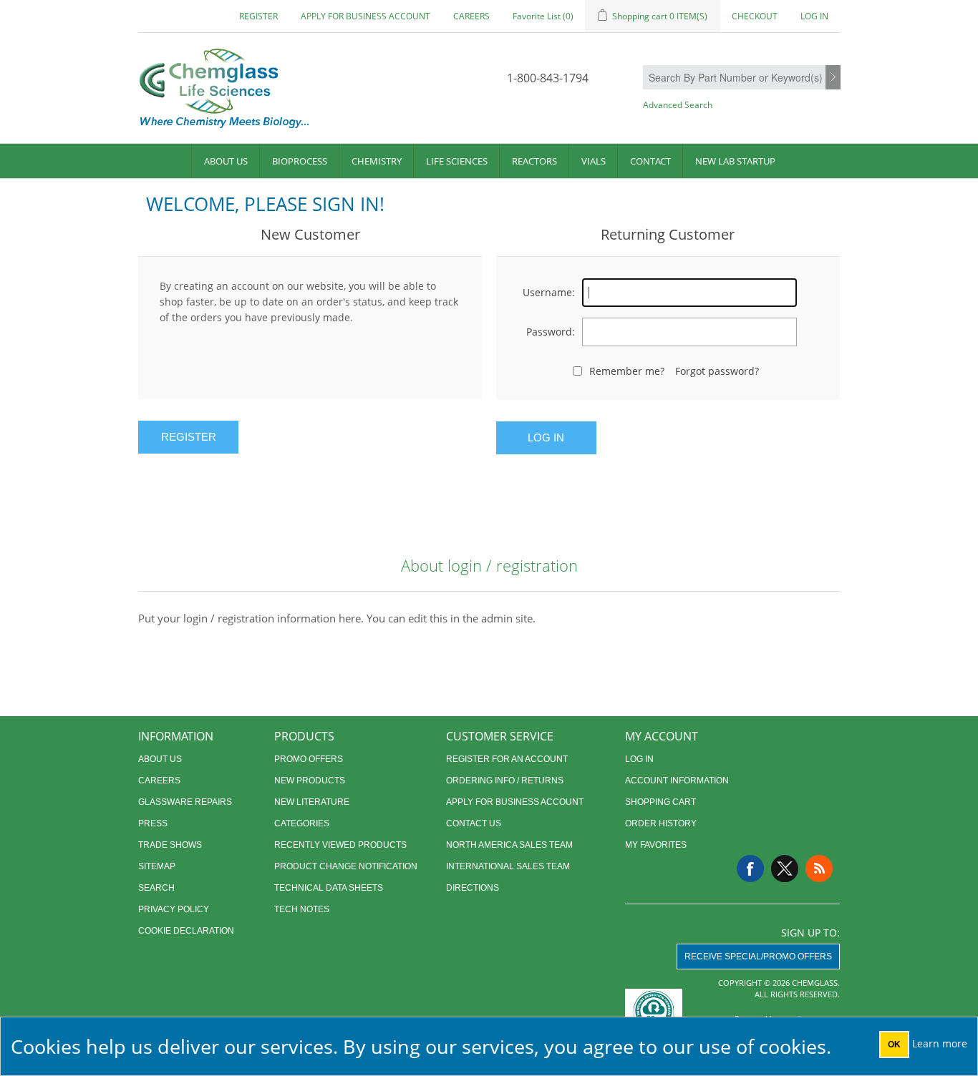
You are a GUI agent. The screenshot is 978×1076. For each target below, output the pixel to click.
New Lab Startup (735, 161)
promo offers (308, 759)
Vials (593, 161)
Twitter (784, 868)
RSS (819, 868)
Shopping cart (660, 802)
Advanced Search (677, 105)
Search (833, 78)
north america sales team (509, 845)
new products (309, 781)
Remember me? (626, 371)
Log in (814, 16)
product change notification (345, 866)
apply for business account (365, 16)
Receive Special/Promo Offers (758, 957)
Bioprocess (299, 161)
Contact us (473, 823)
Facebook (750, 868)
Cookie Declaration (186, 931)
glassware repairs (185, 802)
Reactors (534, 161)
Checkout (755, 16)
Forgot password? (717, 371)
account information (677, 781)
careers (471, 16)
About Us (226, 161)
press (153, 823)
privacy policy (173, 909)
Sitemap (156, 866)
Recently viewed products (340, 845)
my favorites (656, 845)
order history (661, 823)
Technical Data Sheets (328, 888)
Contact (650, 161)
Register (258, 16)
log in (639, 759)
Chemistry (377, 161)
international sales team (508, 866)
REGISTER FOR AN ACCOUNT (507, 759)
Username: (549, 292)
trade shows (170, 845)
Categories (301, 823)
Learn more (939, 1043)
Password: (550, 331)
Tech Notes (301, 909)
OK (894, 1045)
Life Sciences (457, 161)
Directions (472, 888)
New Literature (311, 802)
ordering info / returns (504, 781)
